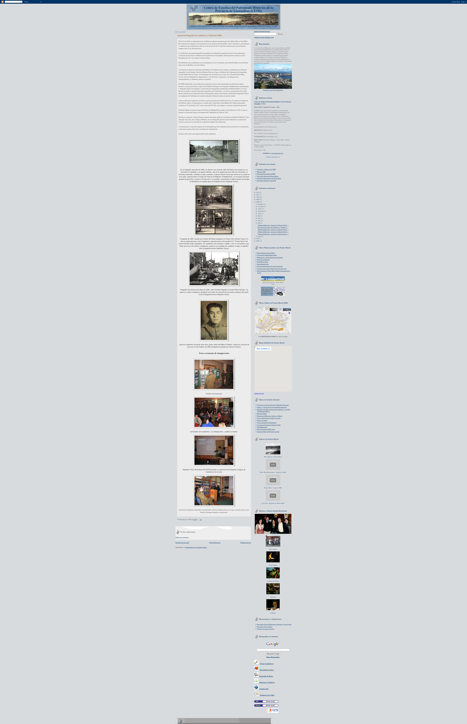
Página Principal (214, 542)
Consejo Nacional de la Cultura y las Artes (269, 418)
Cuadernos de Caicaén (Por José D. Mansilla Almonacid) (273, 405)
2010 (258, 197)
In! (258, 705)
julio (259, 216)
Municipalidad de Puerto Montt (266, 253)
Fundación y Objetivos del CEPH (266, 169)
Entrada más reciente (182, 542)
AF (257, 701)
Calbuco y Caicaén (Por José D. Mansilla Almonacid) (272, 407)
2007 (258, 238)
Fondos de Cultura (262, 420)
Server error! (270, 701)
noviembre (261, 206)
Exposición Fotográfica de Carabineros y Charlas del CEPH (199, 35)
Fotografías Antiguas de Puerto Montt (267, 176)
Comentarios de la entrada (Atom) (196, 547)
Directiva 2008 (261, 172)
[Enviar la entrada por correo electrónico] (200, 519)
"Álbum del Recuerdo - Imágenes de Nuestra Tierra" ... (273, 225)
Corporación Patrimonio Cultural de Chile (269, 425)
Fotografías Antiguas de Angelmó (266, 180)
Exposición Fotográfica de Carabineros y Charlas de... (273, 227)
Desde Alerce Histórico (263, 260)
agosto (260, 213)
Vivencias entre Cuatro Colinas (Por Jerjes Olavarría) (272, 269)
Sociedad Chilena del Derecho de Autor (268, 431)
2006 (258, 241)
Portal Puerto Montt (262, 262)
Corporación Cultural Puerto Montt (267, 255)
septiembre (261, 211)
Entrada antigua (245, 542)
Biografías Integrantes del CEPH (266, 174)
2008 (258, 202)
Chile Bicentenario (262, 427)
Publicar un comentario (182, 537)
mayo (259, 220)
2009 (258, 199)
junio (259, 218)
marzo (260, 236)
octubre (260, 209)
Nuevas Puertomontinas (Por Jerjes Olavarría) (270, 266)
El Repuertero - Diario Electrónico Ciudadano (270, 257)
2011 (258, 195)
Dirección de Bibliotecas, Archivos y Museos (269, 416)
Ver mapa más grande (259, 393)
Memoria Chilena (262, 413)
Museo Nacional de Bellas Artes (266, 429)
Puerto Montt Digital (263, 264)
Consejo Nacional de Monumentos (266, 422)
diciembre (261, 204)
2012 (258, 192)
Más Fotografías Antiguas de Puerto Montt (269, 178)
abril (259, 223)
